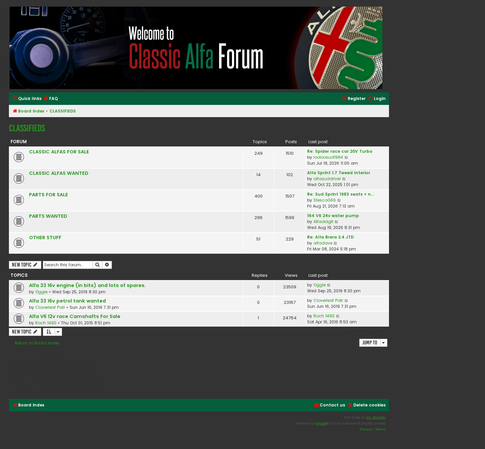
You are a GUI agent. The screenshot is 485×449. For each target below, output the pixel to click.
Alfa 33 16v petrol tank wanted (67, 301)
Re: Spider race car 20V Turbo (339, 151)
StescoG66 (324, 200)
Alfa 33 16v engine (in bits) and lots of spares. (87, 285)
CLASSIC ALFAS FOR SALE (59, 151)
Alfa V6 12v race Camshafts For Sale (74, 316)
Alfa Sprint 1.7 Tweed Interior (338, 173)
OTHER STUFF (45, 237)
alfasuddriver (327, 178)
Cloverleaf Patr (50, 307)
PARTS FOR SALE (48, 194)
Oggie (41, 292)
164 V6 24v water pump (333, 215)
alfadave (322, 243)
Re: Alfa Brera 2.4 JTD (330, 237)
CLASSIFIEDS (27, 128)
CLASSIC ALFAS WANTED (58, 173)
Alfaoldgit (323, 221)
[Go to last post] (329, 285)
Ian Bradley (376, 417)
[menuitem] (50, 98)
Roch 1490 (45, 323)
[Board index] (196, 48)
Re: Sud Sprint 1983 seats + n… (340, 194)
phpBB (321, 423)
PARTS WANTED (48, 216)
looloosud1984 (328, 157)
